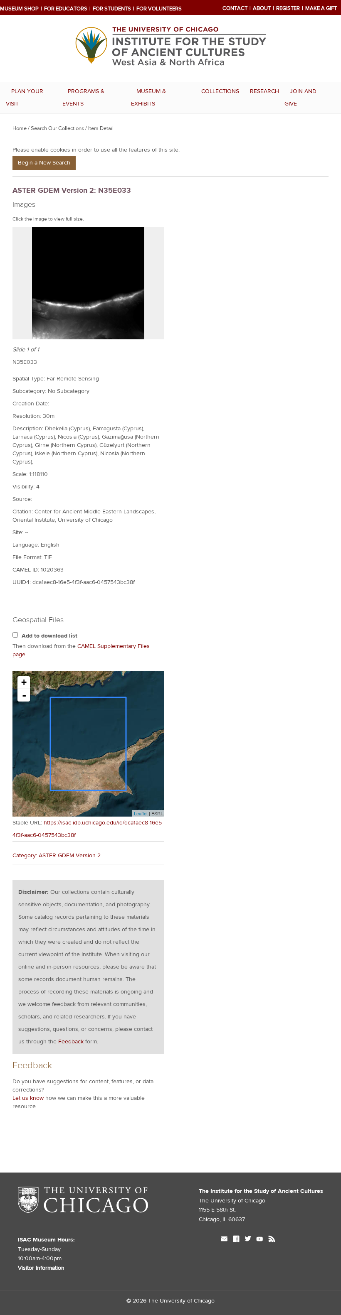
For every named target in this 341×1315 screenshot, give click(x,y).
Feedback (71, 1041)
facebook (236, 1240)
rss (272, 1240)
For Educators (65, 8)
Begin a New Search (44, 163)
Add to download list (49, 636)
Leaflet (141, 813)
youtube (260, 1240)
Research (264, 91)
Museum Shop (19, 8)
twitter (248, 1240)
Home (19, 128)
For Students (112, 8)
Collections (220, 91)
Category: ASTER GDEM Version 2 (56, 855)
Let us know (28, 1098)
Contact (234, 8)
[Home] (170, 75)
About (262, 8)
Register (288, 8)
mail (224, 1240)
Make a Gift (321, 8)
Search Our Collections (57, 128)
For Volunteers (159, 8)
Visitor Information (41, 1268)
